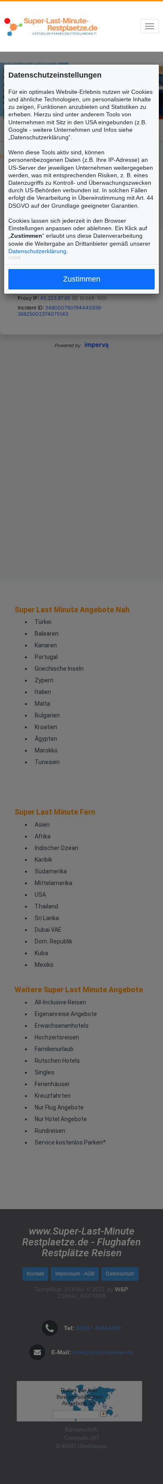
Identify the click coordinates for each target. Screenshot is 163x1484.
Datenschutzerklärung (37, 251)
